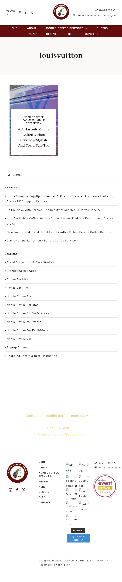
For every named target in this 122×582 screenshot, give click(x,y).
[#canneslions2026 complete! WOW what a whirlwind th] (71, 481)
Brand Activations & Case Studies (30, 262)
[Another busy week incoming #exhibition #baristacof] (71, 519)
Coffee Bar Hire (17, 279)
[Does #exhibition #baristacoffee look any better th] (84, 494)
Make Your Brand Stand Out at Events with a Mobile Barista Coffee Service (59, 232)
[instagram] (20, 12)
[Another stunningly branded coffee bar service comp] (71, 494)
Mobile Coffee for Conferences (28, 313)
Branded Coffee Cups (21, 270)
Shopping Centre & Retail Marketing (32, 355)
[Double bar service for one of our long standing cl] (84, 481)
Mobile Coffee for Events (24, 321)
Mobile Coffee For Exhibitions (27, 330)
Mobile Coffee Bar (19, 296)
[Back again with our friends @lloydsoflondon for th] (84, 468)
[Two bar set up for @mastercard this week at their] (84, 506)
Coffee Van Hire (18, 287)
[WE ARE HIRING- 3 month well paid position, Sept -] (71, 468)
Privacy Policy (61, 564)
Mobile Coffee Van (19, 339)
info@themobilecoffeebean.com (61, 434)
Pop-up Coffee (17, 347)
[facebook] (25, 12)
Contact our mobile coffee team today (57, 415)
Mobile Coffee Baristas (22, 304)
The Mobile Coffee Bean (78, 560)
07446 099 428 (57, 428)
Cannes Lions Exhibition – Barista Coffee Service (41, 240)
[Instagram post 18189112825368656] (71, 506)
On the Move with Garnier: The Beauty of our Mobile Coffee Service (54, 210)
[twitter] (31, 12)
